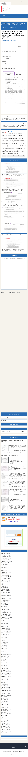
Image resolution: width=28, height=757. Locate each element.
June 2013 (3, 734)
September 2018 (5, 640)
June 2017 (3, 662)
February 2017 (4, 668)
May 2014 (3, 720)
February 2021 (4, 628)
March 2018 (4, 648)
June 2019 (3, 637)
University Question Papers (15, 751)
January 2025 (4, 555)
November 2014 (5, 710)
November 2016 (5, 673)
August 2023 (4, 581)
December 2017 (5, 653)
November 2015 (4, 692)
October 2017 (4, 656)
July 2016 (3, 679)
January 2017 (4, 670)
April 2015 (3, 702)
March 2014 (4, 723)
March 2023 (4, 589)
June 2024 (3, 566)
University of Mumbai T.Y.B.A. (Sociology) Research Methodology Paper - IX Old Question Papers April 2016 (12, 205)
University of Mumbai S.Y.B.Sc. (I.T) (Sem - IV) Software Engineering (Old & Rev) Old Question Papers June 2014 (17, 483)
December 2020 (5, 631)
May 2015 (3, 701)
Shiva (9, 131)
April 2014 (3, 721)
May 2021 (3, 623)
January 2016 (4, 688)
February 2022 (4, 609)
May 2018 (3, 645)
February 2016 (4, 687)
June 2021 (3, 622)
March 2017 (4, 667)
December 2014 (5, 709)
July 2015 (3, 698)
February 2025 (4, 553)
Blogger (14, 747)
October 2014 (4, 712)
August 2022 (4, 600)
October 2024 (4, 559)
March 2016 (3, 685)
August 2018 (4, 642)
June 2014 (3, 718)
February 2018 (4, 650)
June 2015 (3, 699)
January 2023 (4, 592)
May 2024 (3, 567)
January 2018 (4, 651)
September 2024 (5, 561)
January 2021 (4, 629)
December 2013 (5, 727)
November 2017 (5, 654)
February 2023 (4, 590)
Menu (3, 15)
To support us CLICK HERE (7, 420)
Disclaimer (11, 1)
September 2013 (5, 731)
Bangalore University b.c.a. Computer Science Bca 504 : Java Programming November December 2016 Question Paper (17, 491)
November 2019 (5, 636)
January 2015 (4, 707)
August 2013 (4, 732)
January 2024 (4, 573)
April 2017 (3, 665)
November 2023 (5, 576)
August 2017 (4, 659)
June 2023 (3, 584)
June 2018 (3, 643)
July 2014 (3, 717)
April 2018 (3, 647)
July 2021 (3, 620)
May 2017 (3, 664)
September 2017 (5, 657)
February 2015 (4, 706)
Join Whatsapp (4, 417)
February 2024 (4, 572)
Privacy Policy (21, 1)
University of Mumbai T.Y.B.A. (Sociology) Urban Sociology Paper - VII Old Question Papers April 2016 (13, 235)
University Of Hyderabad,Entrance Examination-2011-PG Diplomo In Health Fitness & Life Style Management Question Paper (16, 498)
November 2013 (5, 729)
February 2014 (4, 724)
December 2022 (5, 594)
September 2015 (5, 695)
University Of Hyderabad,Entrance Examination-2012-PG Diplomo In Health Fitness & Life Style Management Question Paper (16, 459)
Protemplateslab (19, 753)
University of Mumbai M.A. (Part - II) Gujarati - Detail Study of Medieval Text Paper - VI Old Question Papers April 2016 (14, 126)
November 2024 (5, 558)
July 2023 (3, 583)
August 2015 (4, 696)
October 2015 (4, 693)
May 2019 (3, 639)
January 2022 (4, 611)
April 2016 (14, 38)
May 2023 (3, 586)
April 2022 (3, 606)
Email (20, 531)
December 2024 (5, 556)
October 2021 (4, 615)
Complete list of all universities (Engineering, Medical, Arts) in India (13, 441)
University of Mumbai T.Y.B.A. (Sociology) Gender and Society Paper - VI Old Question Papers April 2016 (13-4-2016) (13, 190)
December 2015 (4, 690)
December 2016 (5, 671)
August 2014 (4, 715)
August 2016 (4, 678)
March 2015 (3, 704)
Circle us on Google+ (14, 541)
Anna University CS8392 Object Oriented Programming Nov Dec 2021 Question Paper (14, 453)
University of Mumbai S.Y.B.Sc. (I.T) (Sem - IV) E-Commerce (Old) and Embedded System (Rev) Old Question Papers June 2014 (17, 507)
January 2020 (4, 634)
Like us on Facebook (15, 538)
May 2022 (3, 604)
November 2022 (5, 595)
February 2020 (4, 633)
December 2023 (5, 575)
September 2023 (5, 580)
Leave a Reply (13, 40)
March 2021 (3, 626)
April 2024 (3, 569)
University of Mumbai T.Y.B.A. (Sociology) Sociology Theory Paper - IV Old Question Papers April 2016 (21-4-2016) (13, 175)
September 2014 (5, 713)
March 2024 (4, 570)
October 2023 (4, 578)
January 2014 (4, 726)
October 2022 (4, 597)
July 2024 (3, 564)
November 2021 (5, 614)
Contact (15, 1)
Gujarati (17, 38)
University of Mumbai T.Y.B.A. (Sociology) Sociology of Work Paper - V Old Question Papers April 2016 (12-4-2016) (13, 250)
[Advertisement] (8, 46)
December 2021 (5, 612)
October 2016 (4, 674)
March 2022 (4, 608)
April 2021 (3, 625)
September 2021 (5, 617)
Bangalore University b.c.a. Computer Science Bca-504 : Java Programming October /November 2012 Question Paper (17, 447)
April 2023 (3, 587)
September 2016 (5, 676)
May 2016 (3, 682)
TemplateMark (18, 754)
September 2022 (5, 598)
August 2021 (4, 618)
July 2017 (3, 661)
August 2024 (4, 562)
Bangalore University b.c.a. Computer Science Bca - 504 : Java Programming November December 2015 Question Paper (17, 467)
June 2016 (3, 681)
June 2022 (3, 603)
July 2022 (3, 601)
